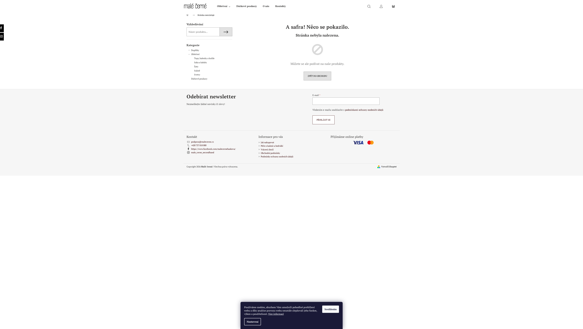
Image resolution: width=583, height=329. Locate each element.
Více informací (276, 314)
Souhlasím (330, 309)
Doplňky (195, 50)
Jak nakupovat (267, 142)
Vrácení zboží (267, 149)
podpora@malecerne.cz (202, 141)
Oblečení (195, 54)
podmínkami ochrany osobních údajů (364, 109)
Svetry (197, 74)
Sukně (197, 70)
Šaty (196, 66)
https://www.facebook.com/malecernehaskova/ (213, 148)
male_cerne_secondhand (202, 152)
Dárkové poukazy (199, 78)
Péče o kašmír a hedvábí (272, 145)
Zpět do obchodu (317, 75)
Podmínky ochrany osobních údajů (277, 156)
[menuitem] (223, 6)
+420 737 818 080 (198, 145)
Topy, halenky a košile (204, 58)
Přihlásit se (323, 119)
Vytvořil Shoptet (389, 166)
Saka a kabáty (200, 62)
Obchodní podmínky (270, 153)
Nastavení (252, 321)
